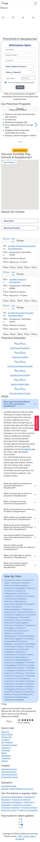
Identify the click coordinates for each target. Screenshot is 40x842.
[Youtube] (22, 824)
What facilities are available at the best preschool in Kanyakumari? (18, 518)
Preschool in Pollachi (14, 646)
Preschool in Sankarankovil (15, 657)
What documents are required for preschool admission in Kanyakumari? (18, 485)
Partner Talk (6, 737)
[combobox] (20, 221)
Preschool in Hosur (26, 612)
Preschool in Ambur (12, 580)
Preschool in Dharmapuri (15, 601)
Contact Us (6, 747)
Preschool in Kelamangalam (16, 622)
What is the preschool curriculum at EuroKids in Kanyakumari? (19, 510)
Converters (6, 758)
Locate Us (5, 739)
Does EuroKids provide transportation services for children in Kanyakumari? (19, 547)
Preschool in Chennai (21, 799)
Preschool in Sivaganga (14, 662)
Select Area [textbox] (8, 221)
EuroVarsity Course (9, 777)
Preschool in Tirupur (24, 683)
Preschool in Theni (24, 670)
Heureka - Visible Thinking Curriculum (17, 789)
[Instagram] (21, 822)
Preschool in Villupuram (22, 694)
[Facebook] (21, 819)
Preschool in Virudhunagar (15, 697)
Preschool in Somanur (15, 668)
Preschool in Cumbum (25, 596)
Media (4, 753)
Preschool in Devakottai (16, 598)
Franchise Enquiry (8, 772)
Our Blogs (5, 750)
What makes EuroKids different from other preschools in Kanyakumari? (17, 403)
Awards (4, 761)
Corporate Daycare (9, 774)
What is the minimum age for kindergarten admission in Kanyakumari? (16, 565)
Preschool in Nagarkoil (14, 638)
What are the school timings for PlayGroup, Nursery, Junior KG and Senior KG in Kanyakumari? (18, 527)
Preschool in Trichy (24, 689)
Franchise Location (9, 745)
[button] (36, 124)
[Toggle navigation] (35, 3)
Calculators (6, 755)
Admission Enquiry (9, 769)
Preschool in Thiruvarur (14, 673)
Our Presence (7, 742)
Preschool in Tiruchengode (17, 678)
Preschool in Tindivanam (24, 675)
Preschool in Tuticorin (13, 691)
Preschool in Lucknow (22, 805)
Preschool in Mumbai (10, 807)
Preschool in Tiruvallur (13, 686)
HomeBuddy (26, 449)
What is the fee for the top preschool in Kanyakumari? (15, 502)
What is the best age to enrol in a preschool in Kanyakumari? (17, 494)
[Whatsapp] (21, 827)
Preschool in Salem (25, 654)
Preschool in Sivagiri (25, 665)
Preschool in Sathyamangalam (17, 660)
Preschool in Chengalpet (14, 588)
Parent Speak (7, 734)
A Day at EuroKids (8, 786)
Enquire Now (37, 423)
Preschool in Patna (29, 807)
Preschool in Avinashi (20, 582)
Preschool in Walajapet (14, 699)
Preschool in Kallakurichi (14, 614)
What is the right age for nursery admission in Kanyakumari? (17, 556)
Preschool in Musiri (26, 636)
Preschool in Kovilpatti (13, 625)
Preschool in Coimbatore (11, 802)
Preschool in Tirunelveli (14, 681)
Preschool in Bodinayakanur (16, 585)
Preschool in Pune (9, 810)
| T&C (19, 836)
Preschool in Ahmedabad (11, 797)
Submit (20, 87)
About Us (5, 732)
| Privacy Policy (28, 836)
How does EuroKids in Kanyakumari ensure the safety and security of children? (19, 537)
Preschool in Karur (23, 620)
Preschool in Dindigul (13, 604)
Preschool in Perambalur (25, 644)
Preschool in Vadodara (28, 810)
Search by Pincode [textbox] (12, 228)
